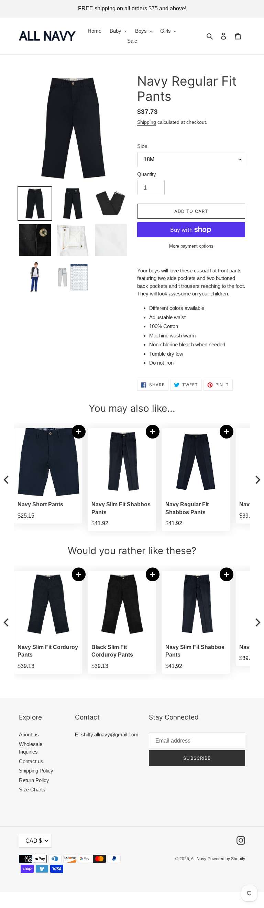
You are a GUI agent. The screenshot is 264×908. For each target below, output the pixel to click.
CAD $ (33, 841)
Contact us (31, 761)
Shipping (146, 122)
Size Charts (32, 789)
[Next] (257, 480)
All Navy (198, 858)
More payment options (191, 246)
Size (142, 146)
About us (29, 734)
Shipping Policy (36, 771)
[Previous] (7, 480)
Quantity (146, 174)
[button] (231, 432)
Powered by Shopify (226, 858)
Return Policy (34, 780)
